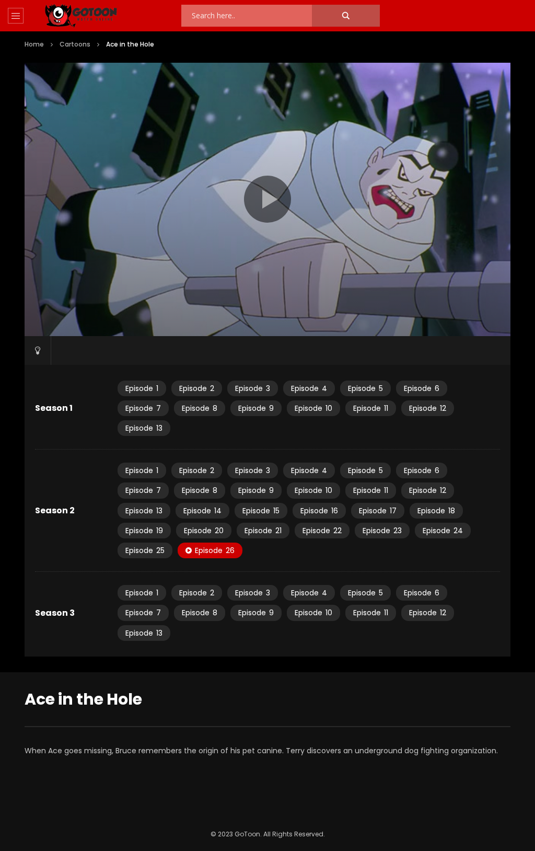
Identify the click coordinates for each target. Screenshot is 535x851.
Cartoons (75, 44)
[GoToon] (81, 16)
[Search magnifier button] (346, 16)
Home (34, 44)
